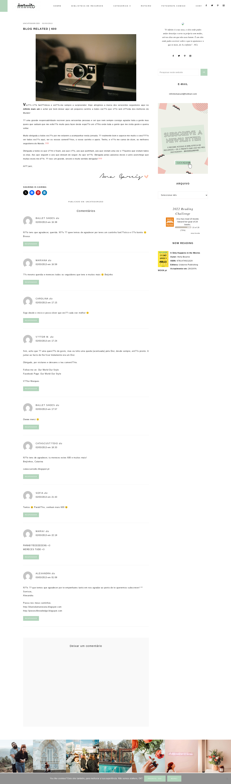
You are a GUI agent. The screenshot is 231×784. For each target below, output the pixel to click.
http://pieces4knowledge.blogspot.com (42, 611)
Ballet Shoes (45, 218)
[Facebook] (174, 56)
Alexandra (43, 573)
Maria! (40, 531)
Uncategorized (31, 23)
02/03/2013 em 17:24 (46, 341)
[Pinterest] (186, 56)
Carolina (42, 298)
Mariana (41, 260)
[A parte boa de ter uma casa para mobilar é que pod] (214, 756)
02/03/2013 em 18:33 (46, 447)
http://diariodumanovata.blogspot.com (42, 607)
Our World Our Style (48, 370)
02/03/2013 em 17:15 (46, 302)
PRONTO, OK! (155, 778)
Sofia (39, 493)
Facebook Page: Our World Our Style (42, 374)
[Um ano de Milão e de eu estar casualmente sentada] (49, 756)
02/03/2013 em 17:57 (46, 409)
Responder (31, 244)
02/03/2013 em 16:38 (46, 222)
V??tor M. (42, 337)
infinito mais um (29, 6)
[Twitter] (180, 56)
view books (195, 233)
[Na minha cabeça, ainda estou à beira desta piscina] (115, 756)
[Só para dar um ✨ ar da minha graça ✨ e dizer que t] (181, 756)
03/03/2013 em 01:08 (46, 577)
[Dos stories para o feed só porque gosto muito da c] (148, 756)
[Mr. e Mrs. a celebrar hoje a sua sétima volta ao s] (16, 756)
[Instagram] (191, 56)
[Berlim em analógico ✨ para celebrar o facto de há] (82, 756)
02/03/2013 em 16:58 (46, 264)
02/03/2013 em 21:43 (46, 497)
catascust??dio (47, 443)
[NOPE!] (227, 778)
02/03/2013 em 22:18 (46, 535)
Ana (178, 219)
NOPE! (174, 778)
